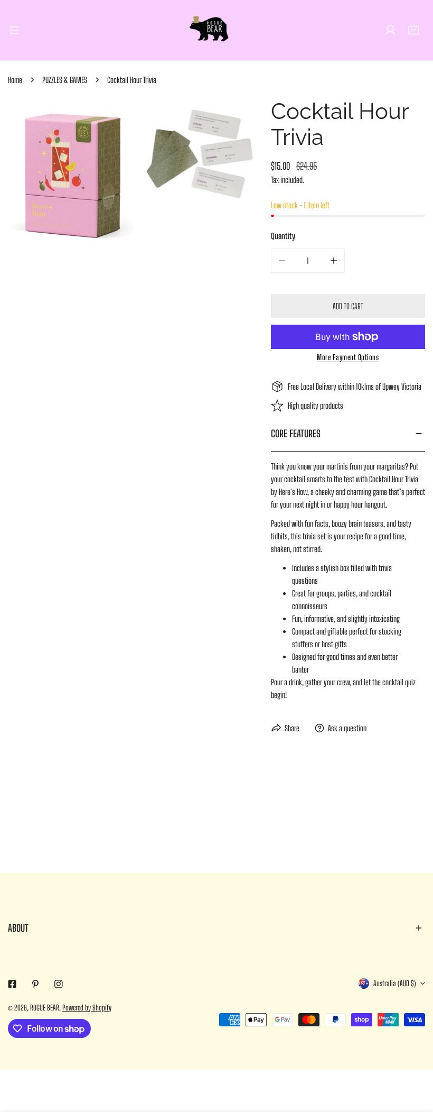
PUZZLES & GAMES (64, 80)
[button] (413, 30)
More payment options (348, 357)
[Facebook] (12, 984)
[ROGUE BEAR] (216, 30)
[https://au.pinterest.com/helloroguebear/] (35, 984)
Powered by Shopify (86, 1007)
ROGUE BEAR (44, 1007)
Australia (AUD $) (394, 983)
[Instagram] (58, 984)
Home (15, 80)
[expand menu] (14, 30)
